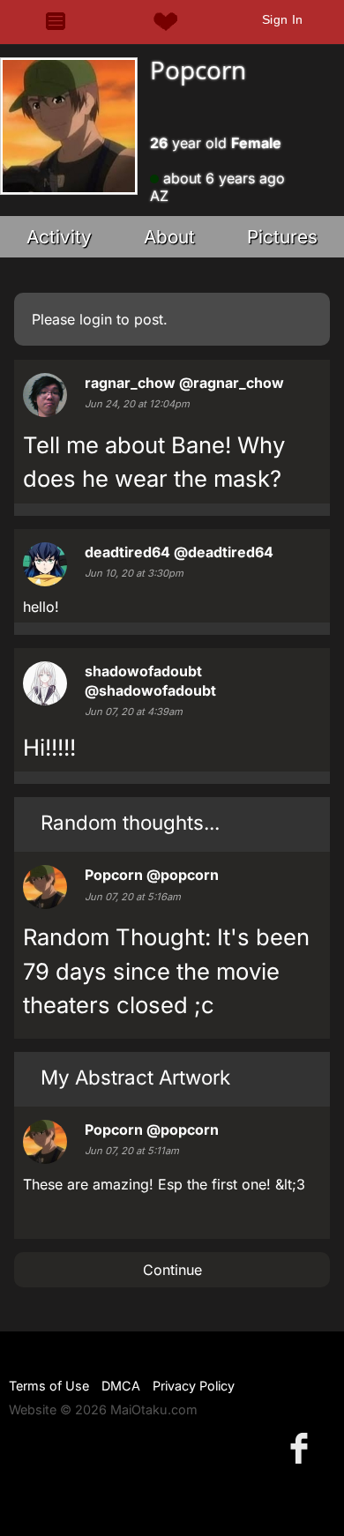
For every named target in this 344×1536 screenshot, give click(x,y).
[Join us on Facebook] (302, 1447)
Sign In (282, 19)
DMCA (120, 1385)
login (95, 319)
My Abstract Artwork (135, 1077)
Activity (59, 237)
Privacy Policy (194, 1385)
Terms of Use (49, 1385)
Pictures (282, 237)
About (169, 237)
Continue (172, 1270)
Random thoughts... (130, 822)
